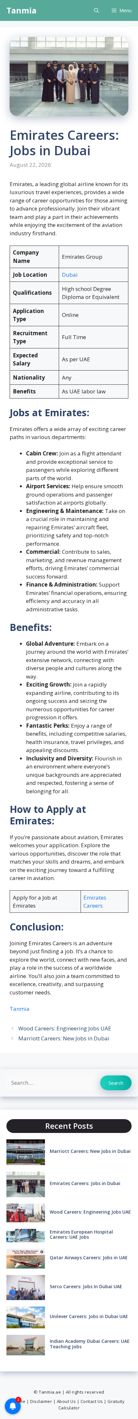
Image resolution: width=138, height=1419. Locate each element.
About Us (66, 1401)
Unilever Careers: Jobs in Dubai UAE (89, 1316)
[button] (96, 10)
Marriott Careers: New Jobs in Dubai (63, 1038)
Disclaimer (41, 1401)
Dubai (70, 274)
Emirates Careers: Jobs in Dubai (85, 1183)
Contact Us (92, 1401)
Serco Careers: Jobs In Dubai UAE (86, 1286)
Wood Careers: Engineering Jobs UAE (64, 1028)
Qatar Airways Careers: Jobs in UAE (89, 1257)
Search (115, 1083)
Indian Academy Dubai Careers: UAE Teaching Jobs (90, 1344)
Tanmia (21, 10)
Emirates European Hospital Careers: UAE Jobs (81, 1234)
